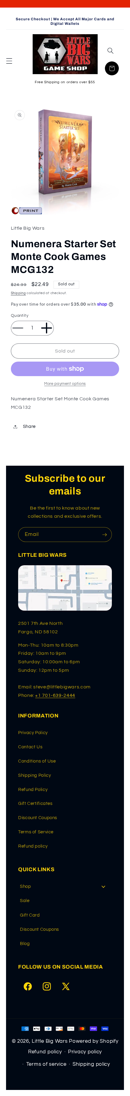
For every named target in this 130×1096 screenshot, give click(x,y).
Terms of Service (36, 832)
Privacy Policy (33, 732)
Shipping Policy (34, 775)
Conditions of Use (37, 761)
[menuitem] (65, 886)
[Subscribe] (105, 534)
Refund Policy (32, 789)
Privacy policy (85, 1052)
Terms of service (46, 1064)
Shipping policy (91, 1064)
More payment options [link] (65, 384)
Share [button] (29, 426)
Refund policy (32, 846)
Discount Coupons (37, 817)
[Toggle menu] (103, 886)
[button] (9, 61)
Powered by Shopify (93, 1041)
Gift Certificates (35, 803)
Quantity (19, 315)
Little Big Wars (49, 1041)
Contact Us (30, 747)
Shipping (18, 293)
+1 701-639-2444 (55, 695)
